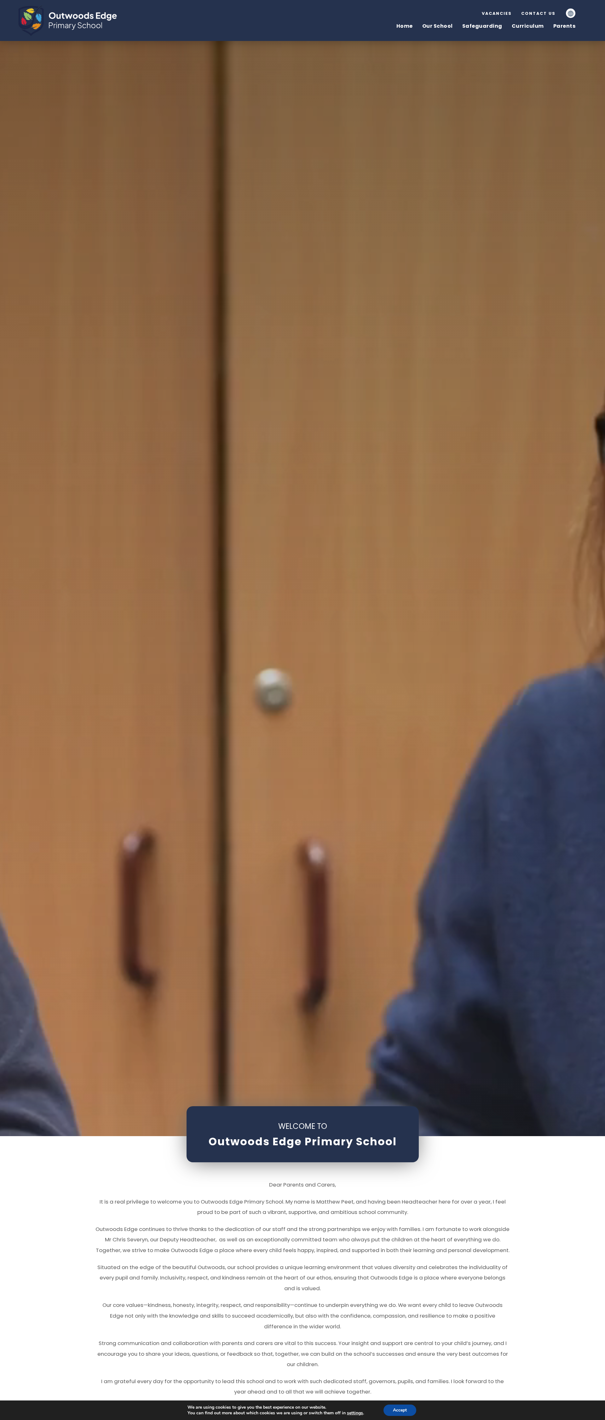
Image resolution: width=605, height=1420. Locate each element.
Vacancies (497, 13)
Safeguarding (482, 26)
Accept (400, 1410)
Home (404, 26)
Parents (564, 26)
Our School (437, 26)
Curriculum (528, 26)
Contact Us (538, 13)
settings (355, 1413)
